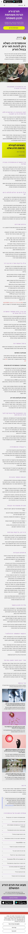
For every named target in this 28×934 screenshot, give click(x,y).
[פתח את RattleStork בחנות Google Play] (17, 2)
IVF (25, 361)
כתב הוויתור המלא (9, 805)
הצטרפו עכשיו (21, 155)
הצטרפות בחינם (16, 27)
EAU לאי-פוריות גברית (18, 302)
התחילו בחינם (17, 897)
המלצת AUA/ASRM (7, 302)
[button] (14, 817)
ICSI (6, 359)
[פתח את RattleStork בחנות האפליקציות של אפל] (8, 2)
